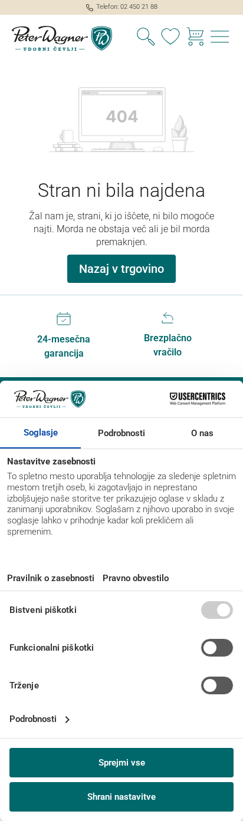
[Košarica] (195, 38)
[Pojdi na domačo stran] (61, 38)
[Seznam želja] (170, 38)
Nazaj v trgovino (121, 269)
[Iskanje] (145, 38)
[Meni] (220, 38)
